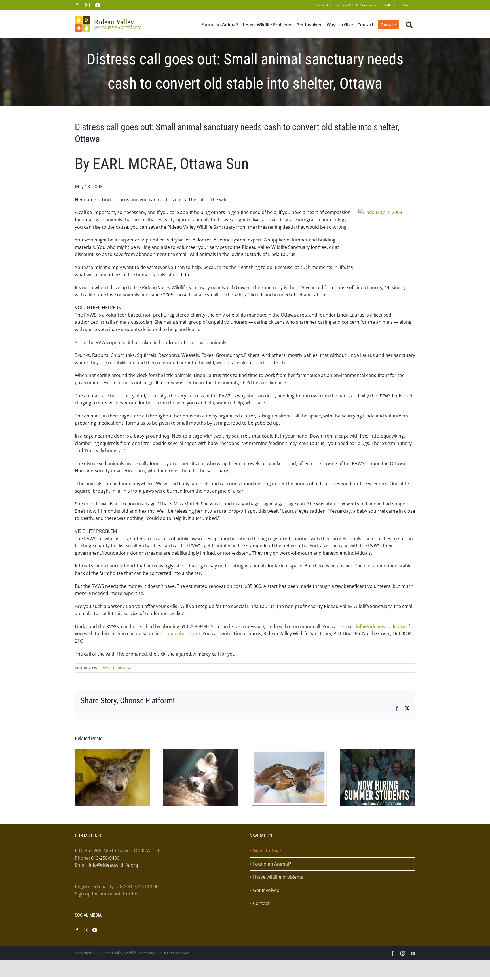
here (137, 894)
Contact (261, 903)
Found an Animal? (272, 864)
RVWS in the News (117, 667)
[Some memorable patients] (289, 752)
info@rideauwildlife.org (380, 626)
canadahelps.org (182, 633)
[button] (409, 24)
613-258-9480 (105, 858)
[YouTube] (94, 930)
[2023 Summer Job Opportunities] (377, 752)
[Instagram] (86, 930)
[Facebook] (77, 930)
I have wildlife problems (278, 877)
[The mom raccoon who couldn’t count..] (200, 752)
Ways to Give (267, 850)
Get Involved (266, 890)
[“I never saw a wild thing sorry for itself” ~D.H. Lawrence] (112, 752)
